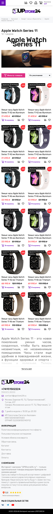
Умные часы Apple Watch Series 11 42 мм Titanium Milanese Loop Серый (12, 278)
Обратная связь (8, 442)
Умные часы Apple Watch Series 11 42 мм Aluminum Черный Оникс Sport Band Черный (13, 153)
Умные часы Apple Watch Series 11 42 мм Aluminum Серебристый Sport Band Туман (39, 153)
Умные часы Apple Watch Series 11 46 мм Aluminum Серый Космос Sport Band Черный (13, 195)
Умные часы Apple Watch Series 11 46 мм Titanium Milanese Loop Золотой (12, 320)
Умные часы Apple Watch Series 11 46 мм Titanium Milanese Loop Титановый (39, 278)
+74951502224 (10, 389)
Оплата (4, 457)
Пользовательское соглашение (16, 434)
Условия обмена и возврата (14, 438)
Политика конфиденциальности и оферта (21, 430)
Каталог (5, 446)
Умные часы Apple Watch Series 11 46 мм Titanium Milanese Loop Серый (39, 320)
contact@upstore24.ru (15, 396)
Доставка (6, 454)
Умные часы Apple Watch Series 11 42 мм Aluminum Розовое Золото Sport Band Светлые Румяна (39, 111)
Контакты (6, 450)
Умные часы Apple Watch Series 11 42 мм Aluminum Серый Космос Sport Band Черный (13, 111)
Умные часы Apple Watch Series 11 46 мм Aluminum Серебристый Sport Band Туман (39, 237)
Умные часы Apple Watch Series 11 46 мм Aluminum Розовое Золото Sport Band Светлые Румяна (39, 195)
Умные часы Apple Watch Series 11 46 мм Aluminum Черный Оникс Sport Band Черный (13, 237)
